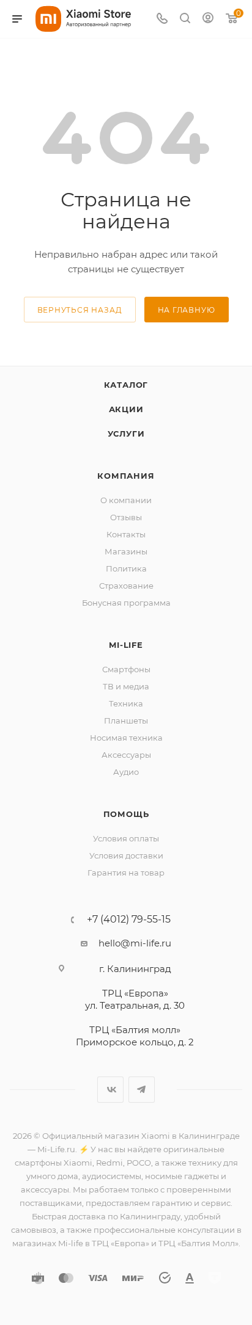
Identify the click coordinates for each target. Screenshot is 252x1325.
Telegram (141, 1089)
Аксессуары (126, 755)
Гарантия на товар (126, 872)
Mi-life (126, 645)
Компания (125, 476)
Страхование (126, 585)
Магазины (126, 551)
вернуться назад (79, 309)
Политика (126, 568)
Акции (126, 409)
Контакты (126, 534)
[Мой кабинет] (207, 19)
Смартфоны (126, 669)
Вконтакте (110, 1089)
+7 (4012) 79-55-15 (129, 919)
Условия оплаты (126, 838)
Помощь (126, 814)
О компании (126, 500)
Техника (126, 703)
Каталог (126, 385)
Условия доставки (126, 855)
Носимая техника (126, 737)
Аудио (126, 772)
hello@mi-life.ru (134, 943)
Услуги (126, 433)
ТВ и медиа (126, 686)
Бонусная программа (126, 603)
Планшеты (126, 720)
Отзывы (126, 517)
